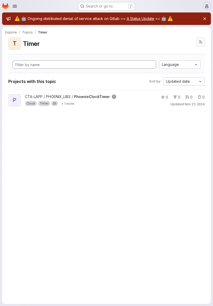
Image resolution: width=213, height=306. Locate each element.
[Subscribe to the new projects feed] (200, 42)
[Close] (205, 19)
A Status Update (140, 18)
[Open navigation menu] (15, 6)
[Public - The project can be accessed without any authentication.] (114, 97)
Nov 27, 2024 (195, 104)
